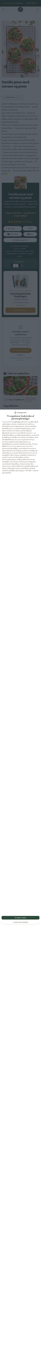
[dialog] (20, 887)
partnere (17, 422)
